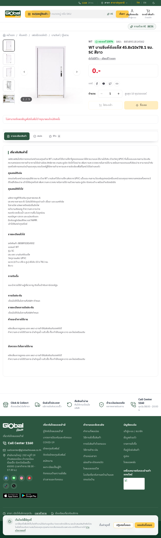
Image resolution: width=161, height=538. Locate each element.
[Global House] (13, 14)
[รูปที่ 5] (9, 99)
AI (111, 14)
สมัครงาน (48, 461)
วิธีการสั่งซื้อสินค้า (92, 438)
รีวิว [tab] (56, 136)
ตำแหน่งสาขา (90, 456)
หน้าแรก (10, 35)
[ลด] (101, 93)
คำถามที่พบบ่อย (91, 431)
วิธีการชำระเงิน (90, 450)
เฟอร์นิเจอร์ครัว (39, 35)
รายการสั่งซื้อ (130, 444)
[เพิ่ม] (118, 93)
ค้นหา (122, 14)
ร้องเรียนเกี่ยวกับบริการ (66, 513)
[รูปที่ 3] (9, 72)
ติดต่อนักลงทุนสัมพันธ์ (54, 455)
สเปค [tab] (39, 136)
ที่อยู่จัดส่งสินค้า (131, 450)
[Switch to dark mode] (153, 2)
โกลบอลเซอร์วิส (91, 469)
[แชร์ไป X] (110, 83)
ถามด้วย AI (143, 26)
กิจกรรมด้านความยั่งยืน (54, 473)
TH (138, 3)
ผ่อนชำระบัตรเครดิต (93, 462)
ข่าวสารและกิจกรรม (53, 480)
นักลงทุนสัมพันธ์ (51, 449)
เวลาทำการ (41, 513)
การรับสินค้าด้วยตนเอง (94, 444)
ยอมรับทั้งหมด (144, 525)
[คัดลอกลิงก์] (117, 83)
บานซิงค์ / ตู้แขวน (60, 35)
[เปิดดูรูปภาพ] (50, 72)
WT (90, 42)
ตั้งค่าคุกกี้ (104, 525)
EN (144, 3)
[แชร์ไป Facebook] (97, 83)
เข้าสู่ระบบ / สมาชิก (133, 431)
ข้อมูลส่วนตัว (130, 438)
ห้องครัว (23, 35)
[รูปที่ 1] (9, 46)
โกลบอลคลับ (130, 462)
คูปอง (126, 456)
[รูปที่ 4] (9, 85)
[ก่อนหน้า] (24, 71)
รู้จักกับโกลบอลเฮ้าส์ (53, 431)
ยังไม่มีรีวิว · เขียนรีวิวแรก (102, 59)
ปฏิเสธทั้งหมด (123, 525)
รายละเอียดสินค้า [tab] (19, 136)
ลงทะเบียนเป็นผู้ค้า (52, 467)
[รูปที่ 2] (9, 59)
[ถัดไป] (76, 71)
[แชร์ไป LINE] (103, 83)
